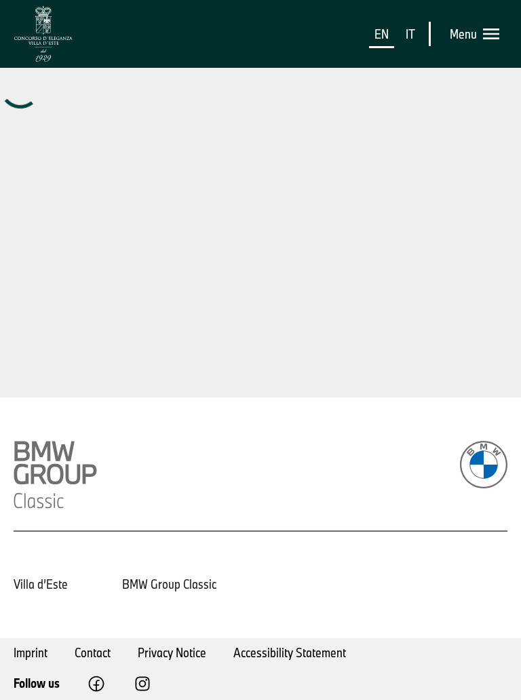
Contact (93, 652)
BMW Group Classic (169, 584)
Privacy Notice (172, 652)
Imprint (30, 652)
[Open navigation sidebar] (495, 34)
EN (381, 34)
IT (410, 34)
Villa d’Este (41, 584)
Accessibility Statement (289, 652)
